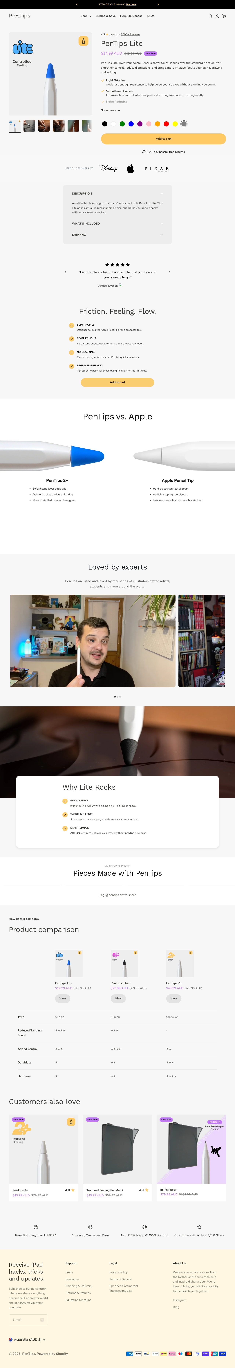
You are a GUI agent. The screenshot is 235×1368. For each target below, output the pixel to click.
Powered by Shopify (52, 1354)
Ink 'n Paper (168, 1190)
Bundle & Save (106, 16)
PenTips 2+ (174, 983)
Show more (108, 110)
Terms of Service (120, 1279)
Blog (176, 1307)
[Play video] (92, 640)
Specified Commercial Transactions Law (123, 1288)
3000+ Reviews (130, 34)
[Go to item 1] (15, 126)
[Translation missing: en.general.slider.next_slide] (170, 272)
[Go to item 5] (29, 126)
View (62, 998)
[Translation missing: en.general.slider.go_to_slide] (115, 697)
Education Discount (78, 1300)
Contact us (72, 1279)
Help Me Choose (131, 16)
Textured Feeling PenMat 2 (104, 1190)
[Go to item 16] (44, 126)
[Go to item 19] (88, 126)
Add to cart (117, 382)
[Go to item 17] (59, 126)
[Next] (158, 4)
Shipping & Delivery (79, 1286)
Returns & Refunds (78, 1293)
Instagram (179, 1300)
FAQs (150, 16)
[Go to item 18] (73, 126)
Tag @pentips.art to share (117, 895)
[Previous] (76, 4)
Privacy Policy (118, 1272)
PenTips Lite (63, 983)
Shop (84, 16)
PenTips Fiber (120, 983)
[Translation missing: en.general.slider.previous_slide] (65, 272)
